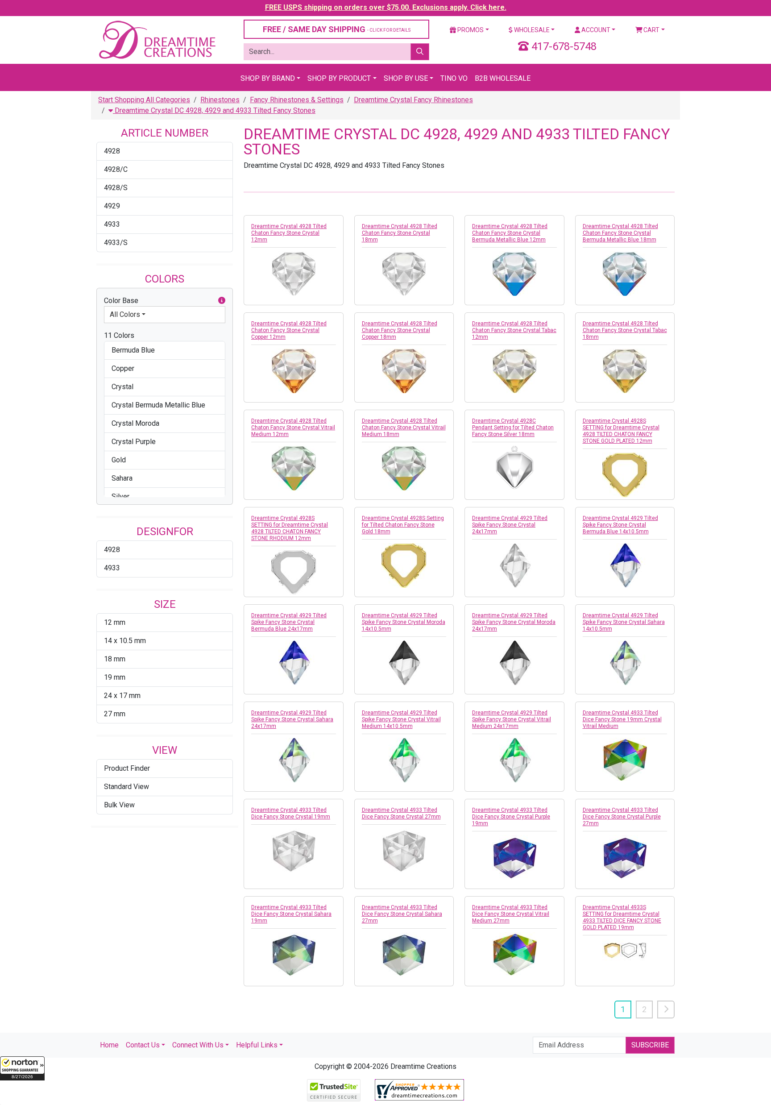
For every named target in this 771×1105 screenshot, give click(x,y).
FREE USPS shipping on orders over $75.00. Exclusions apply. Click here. (385, 7)
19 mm (114, 677)
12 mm (114, 622)
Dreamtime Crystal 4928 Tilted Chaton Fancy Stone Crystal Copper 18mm (399, 330)
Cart (650, 29)
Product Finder (127, 768)
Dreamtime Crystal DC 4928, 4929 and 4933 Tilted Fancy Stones (214, 110)
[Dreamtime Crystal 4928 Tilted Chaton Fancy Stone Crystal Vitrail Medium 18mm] (404, 468)
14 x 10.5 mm (125, 640)
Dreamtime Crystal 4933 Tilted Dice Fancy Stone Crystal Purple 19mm (511, 817)
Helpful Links (257, 1045)
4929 (112, 206)
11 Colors (119, 335)
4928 (112, 151)
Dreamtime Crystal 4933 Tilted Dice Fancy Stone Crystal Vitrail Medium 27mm (510, 914)
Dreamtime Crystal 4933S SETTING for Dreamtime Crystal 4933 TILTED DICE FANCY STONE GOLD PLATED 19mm (622, 917)
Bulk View (119, 805)
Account (595, 29)
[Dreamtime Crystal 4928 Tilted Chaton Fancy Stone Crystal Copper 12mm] (293, 371)
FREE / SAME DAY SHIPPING (336, 29)
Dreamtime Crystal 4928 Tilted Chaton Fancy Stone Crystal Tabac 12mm (514, 330)
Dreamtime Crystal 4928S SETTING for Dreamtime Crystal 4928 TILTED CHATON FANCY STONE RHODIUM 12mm (289, 528)
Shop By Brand (267, 78)
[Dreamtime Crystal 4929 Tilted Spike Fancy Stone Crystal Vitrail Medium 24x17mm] (514, 760)
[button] (22, 1068)
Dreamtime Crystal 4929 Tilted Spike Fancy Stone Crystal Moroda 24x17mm (513, 622)
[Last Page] (666, 1009)
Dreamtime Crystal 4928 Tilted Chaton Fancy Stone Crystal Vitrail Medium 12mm (293, 427)
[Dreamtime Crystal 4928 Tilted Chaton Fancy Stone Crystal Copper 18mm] (404, 371)
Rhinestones (220, 100)
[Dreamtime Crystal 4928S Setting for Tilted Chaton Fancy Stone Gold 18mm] (404, 565)
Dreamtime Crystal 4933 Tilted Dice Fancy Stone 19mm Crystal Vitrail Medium (622, 719)
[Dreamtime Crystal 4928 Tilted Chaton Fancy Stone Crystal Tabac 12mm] (514, 371)
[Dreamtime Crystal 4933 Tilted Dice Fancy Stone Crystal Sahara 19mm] (293, 954)
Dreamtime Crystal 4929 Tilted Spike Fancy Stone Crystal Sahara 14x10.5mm (624, 622)
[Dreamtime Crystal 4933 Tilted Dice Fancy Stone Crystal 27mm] (404, 850)
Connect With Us (198, 1045)
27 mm (114, 714)
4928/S (116, 187)
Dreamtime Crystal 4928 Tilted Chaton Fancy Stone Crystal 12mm (289, 233)
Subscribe (650, 1045)
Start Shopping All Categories (144, 100)
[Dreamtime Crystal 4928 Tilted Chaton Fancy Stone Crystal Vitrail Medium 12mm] (293, 468)
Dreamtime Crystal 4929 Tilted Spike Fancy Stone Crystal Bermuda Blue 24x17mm (289, 622)
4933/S (116, 242)
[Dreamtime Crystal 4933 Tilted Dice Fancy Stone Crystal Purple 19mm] (514, 857)
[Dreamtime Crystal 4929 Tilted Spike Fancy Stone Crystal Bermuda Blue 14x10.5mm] (625, 565)
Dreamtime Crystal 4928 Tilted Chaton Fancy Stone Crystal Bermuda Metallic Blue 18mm (620, 233)
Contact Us (143, 1045)
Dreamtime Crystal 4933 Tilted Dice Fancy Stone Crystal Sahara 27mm (402, 914)
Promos (470, 29)
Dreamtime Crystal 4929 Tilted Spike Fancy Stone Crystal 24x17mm (509, 525)
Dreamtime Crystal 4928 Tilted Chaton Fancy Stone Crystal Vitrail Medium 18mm (404, 427)
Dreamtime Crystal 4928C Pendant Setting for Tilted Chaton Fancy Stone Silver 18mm (513, 427)
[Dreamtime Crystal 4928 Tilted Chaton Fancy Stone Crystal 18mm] (404, 273)
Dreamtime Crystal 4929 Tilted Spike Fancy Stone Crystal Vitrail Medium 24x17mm (511, 719)
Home (109, 1045)
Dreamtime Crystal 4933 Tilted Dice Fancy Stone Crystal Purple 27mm (622, 817)
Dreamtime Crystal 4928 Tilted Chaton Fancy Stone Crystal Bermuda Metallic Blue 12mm (509, 233)
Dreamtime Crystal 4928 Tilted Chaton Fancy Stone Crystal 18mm (399, 233)
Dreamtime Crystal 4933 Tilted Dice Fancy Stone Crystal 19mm (290, 813)
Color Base (121, 300)
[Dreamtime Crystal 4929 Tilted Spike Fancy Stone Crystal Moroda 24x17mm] (514, 662)
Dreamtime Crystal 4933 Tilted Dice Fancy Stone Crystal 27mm (401, 813)
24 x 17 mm (122, 695)
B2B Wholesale (503, 78)
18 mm (114, 659)
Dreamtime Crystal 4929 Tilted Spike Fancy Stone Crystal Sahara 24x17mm (292, 719)
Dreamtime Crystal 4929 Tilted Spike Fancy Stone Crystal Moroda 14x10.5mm (403, 622)
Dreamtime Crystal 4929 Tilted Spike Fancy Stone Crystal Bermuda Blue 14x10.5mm (620, 525)
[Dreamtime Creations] (156, 39)
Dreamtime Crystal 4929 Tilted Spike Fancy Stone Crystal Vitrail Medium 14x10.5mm (401, 719)
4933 (112, 224)
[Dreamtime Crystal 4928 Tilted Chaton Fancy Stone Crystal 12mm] (293, 273)
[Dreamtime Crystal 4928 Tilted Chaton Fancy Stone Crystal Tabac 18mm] (625, 371)
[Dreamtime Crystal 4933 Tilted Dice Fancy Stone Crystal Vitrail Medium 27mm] (514, 954)
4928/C (116, 169)
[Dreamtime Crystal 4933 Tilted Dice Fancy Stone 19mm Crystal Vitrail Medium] (625, 760)
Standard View (126, 786)
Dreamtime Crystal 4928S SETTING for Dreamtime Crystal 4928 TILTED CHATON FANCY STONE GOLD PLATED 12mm (621, 431)
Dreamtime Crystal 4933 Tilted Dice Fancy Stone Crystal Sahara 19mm (291, 914)
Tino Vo (454, 78)
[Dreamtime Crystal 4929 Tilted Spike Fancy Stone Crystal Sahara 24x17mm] (293, 760)
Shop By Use (406, 78)
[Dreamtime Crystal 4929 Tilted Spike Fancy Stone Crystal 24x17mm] (514, 565)
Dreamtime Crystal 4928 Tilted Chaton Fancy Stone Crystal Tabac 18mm (625, 330)
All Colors (125, 314)
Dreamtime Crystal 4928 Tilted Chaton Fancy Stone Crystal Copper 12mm (289, 330)
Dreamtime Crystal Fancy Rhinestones (413, 100)
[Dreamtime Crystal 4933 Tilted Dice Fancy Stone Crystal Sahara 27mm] (404, 954)
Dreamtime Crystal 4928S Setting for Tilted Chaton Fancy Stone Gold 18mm (403, 525)
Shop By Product (339, 78)
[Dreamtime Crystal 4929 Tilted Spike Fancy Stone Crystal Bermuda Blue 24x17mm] (293, 662)
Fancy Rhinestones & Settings (297, 100)
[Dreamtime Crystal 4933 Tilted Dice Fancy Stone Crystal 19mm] (293, 850)
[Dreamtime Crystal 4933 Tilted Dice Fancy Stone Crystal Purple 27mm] (625, 857)
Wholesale (531, 29)
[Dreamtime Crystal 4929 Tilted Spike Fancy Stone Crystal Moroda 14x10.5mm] (404, 662)
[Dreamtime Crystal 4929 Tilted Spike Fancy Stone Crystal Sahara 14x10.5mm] (625, 662)
